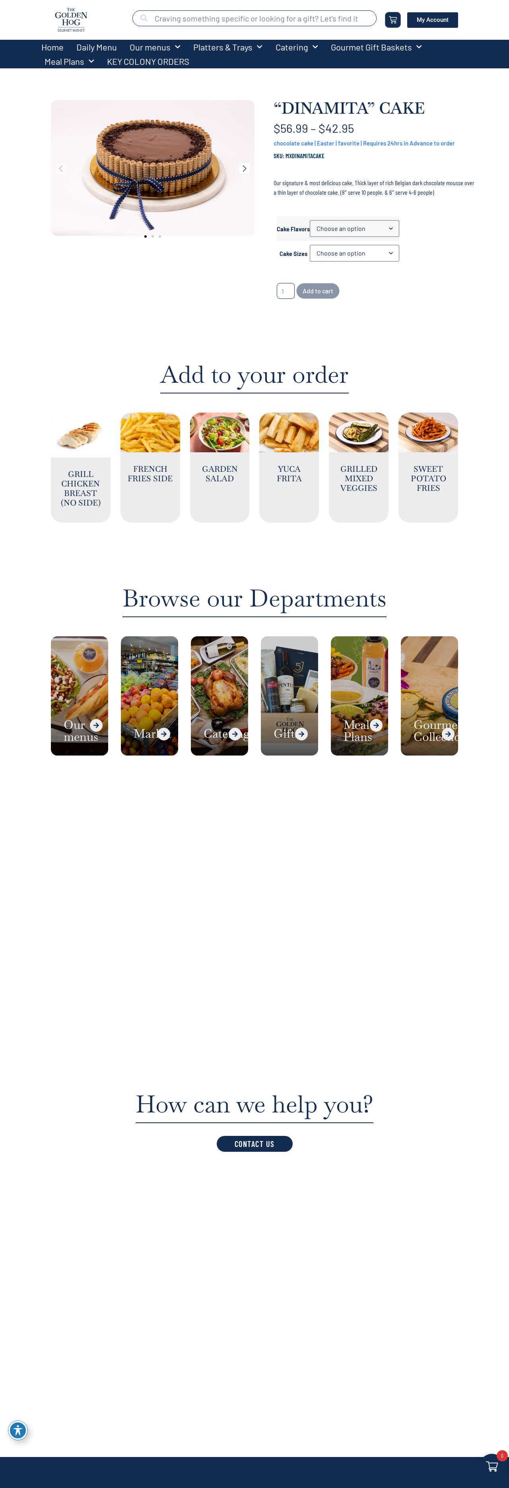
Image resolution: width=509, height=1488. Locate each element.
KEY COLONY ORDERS (148, 61)
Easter (325, 143)
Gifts (286, 733)
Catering (292, 47)
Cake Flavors (293, 229)
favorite (348, 143)
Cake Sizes (293, 254)
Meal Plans (64, 61)
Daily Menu (96, 47)
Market (152, 733)
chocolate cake (293, 143)
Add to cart (318, 290)
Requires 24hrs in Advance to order (409, 143)
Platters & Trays (223, 47)
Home (52, 47)
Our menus (150, 47)
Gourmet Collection (441, 730)
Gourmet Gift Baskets (371, 47)
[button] (145, 236)
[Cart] (393, 20)
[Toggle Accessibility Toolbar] (17, 1430)
